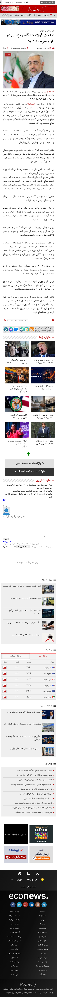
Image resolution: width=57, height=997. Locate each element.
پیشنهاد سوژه (14, 911)
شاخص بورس (14, 924)
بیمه (11, 15)
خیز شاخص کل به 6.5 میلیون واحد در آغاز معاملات (33, 812)
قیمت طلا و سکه (21, 2)
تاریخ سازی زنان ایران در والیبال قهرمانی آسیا (35, 793)
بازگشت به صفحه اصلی (28, 463)
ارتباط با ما (42, 915)
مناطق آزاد (42, 974)
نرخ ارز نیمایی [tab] (15, 656)
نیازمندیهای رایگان (14, 953)
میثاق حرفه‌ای (42, 940)
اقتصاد (8, 54)
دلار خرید (47, 667)
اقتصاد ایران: (49, 92)
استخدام (14, 945)
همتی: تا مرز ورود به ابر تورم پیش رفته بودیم (35, 779)
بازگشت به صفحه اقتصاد (31, 471)
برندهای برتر (14, 970)
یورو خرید (47, 673)
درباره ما (42, 911)
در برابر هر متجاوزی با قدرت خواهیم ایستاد (36, 789)
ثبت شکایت (14, 966)
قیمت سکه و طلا (14, 915)
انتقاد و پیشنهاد (42, 932)
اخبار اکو (43, 953)
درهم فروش (47, 697)
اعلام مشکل (43, 936)
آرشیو (42, 919)
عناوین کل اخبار (42, 945)
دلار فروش (47, 685)
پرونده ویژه (43, 970)
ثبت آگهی (14, 957)
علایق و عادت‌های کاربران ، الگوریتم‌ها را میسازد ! (34, 770)
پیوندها (42, 924)
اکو (34, 15)
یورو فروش (47, 691)
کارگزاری (4, 15)
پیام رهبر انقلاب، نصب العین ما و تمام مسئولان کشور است (31, 807)
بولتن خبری (14, 949)
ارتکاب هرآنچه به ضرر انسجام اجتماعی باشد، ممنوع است (31, 784)
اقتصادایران (31, 104)
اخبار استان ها (42, 957)
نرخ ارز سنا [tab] (43, 656)
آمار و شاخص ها (14, 932)
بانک (17, 15)
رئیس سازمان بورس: (47, 30)
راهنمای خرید (14, 961)
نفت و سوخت (8, 2)
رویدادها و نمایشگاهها (14, 936)
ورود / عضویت (47, 2)
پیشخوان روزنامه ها (42, 966)
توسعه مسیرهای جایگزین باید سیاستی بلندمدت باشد (33, 803)
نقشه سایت (42, 928)
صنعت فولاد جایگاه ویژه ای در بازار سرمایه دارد (30, 38)
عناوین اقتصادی (42, 949)
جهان (39, 15)
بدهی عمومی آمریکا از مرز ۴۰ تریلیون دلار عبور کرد (34, 775)
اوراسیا (45, 15)
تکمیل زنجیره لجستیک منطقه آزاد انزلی (37, 798)
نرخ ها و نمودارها (14, 919)
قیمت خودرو (14, 928)
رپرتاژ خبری (14, 974)
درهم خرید (47, 679)
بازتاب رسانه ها (43, 961)
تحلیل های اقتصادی (14, 940)
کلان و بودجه (26, 15)
